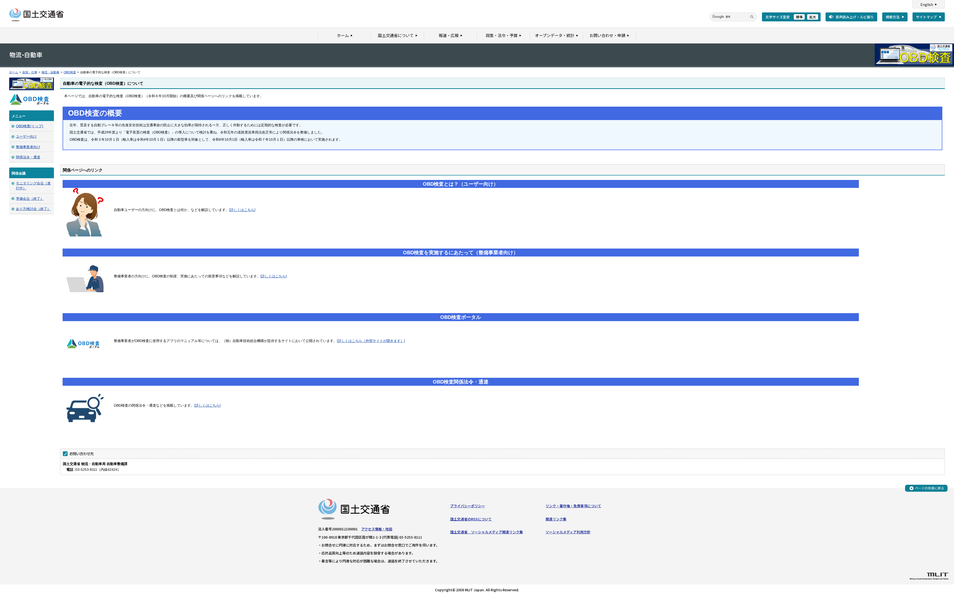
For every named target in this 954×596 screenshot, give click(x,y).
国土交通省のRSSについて (471, 518)
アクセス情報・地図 (376, 528)
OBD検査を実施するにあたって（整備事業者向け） (460, 252)
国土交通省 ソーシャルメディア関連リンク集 (486, 531)
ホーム (13, 72)
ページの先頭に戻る (929, 488)
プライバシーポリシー (467, 505)
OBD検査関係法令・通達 (460, 381)
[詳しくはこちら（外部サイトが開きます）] (371, 341)
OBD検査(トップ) (29, 126)
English (926, 4)
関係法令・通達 (28, 157)
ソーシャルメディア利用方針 (568, 531)
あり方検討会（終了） (33, 209)
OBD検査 (70, 72)
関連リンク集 (556, 518)
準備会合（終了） (30, 199)
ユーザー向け (26, 136)
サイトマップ (926, 16)
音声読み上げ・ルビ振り (854, 16)
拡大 (812, 16)
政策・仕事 (29, 72)
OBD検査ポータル (460, 317)
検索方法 (893, 16)
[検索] (752, 17)
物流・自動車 (50, 72)
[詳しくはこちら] (242, 210)
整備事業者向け (28, 147)
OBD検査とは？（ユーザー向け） (460, 184)
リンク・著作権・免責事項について (573, 505)
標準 (799, 16)
